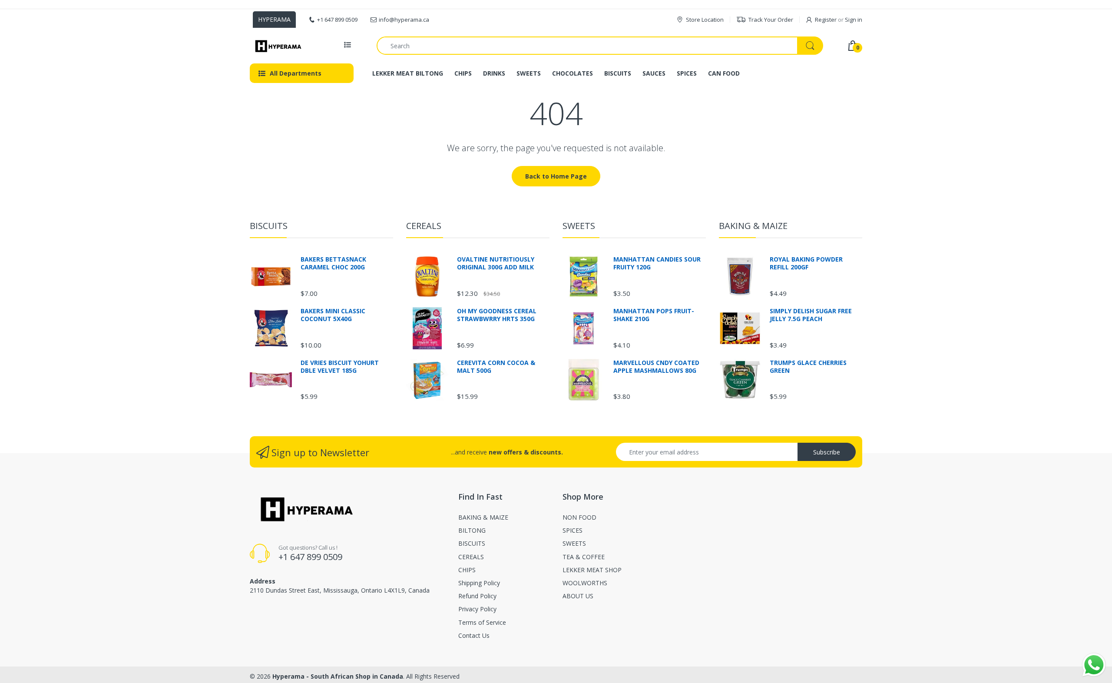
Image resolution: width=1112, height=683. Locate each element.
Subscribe (826, 452)
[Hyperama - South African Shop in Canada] (277, 45)
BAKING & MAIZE (753, 226)
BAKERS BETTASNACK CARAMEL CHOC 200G (333, 263)
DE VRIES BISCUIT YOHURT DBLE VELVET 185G (340, 367)
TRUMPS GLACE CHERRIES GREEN (808, 367)
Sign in (853, 19)
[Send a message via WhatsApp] (1094, 665)
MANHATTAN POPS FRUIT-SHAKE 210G (653, 315)
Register (826, 19)
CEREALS (423, 226)
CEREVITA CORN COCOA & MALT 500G (496, 367)
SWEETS (579, 226)
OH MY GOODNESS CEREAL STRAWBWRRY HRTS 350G (496, 315)
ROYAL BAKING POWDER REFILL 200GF (806, 263)
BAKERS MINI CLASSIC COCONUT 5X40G (333, 315)
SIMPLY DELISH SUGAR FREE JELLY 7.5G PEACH (811, 315)
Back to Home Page (556, 176)
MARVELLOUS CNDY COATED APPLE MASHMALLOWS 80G (656, 367)
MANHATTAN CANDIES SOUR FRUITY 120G (657, 263)
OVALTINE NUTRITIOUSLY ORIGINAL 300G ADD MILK (495, 263)
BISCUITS (269, 226)
